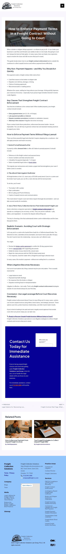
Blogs (6, 485)
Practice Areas (50, 464)
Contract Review (50, 471)
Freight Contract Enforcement (50, 487)
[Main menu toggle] (62, 6)
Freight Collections (51, 473)
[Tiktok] (53, 545)
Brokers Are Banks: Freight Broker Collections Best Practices (10, 504)
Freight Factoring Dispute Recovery (50, 502)
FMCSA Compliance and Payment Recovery (51, 483)
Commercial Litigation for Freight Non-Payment (51, 507)
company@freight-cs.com (30, 478)
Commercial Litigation (48, 467)
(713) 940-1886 (27, 475)
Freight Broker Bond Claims (51, 520)
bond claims (32, 162)
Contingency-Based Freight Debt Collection (51, 492)
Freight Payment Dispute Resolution (51, 512)
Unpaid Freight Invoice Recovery (50, 524)
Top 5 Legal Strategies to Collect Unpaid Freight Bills (46, 441)
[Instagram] (54, 545)
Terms (6, 473)
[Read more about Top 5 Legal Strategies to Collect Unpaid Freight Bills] (47, 429)
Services (48, 478)
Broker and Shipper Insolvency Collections (51, 498)
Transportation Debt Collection (51, 516)
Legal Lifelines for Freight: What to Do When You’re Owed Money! (9, 497)
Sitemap (7, 511)
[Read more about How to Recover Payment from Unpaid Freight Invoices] (18, 429)
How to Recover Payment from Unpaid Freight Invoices (16, 441)
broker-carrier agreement (23, 246)
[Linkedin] (51, 545)
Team (6, 487)
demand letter (17, 248)
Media (6, 492)
